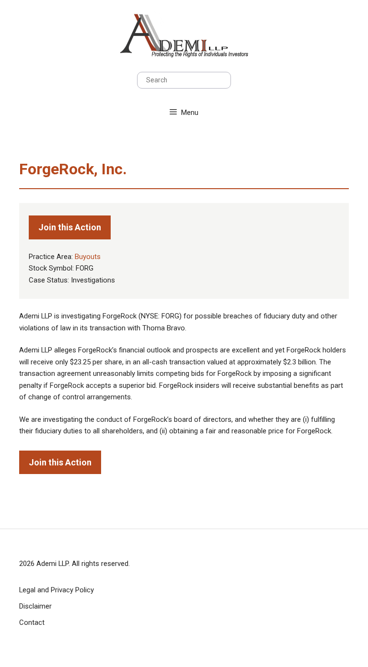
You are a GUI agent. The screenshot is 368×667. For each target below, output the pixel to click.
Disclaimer (35, 606)
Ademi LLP (52, 563)
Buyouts (88, 256)
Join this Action (69, 227)
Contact (32, 622)
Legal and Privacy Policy (56, 590)
